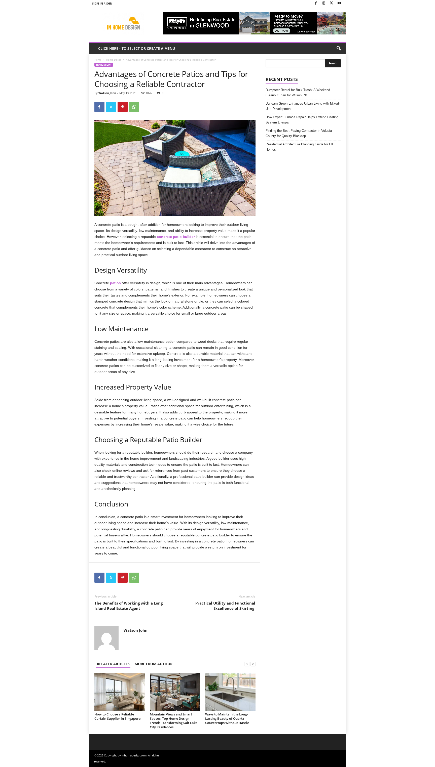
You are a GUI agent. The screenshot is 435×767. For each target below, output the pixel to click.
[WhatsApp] (134, 107)
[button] (338, 48)
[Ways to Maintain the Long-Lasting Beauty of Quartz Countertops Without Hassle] (230, 692)
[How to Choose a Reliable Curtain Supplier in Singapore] (119, 692)
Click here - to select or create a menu (136, 48)
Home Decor (113, 59)
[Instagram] (324, 3)
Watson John (107, 93)
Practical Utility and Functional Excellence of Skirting (225, 606)
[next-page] (253, 663)
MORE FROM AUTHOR (153, 663)
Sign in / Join (102, 3)
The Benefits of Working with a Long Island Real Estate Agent (128, 606)
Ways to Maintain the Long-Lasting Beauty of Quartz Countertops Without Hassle (227, 718)
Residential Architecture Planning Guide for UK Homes (300, 146)
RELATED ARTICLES (113, 663)
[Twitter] (332, 3)
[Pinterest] (123, 107)
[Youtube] (339, 3)
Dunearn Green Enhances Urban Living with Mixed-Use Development (303, 106)
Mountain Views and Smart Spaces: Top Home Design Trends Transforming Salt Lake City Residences (173, 720)
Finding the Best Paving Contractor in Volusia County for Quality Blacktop (299, 133)
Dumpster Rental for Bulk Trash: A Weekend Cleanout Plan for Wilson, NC (298, 92)
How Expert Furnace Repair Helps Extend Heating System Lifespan (302, 119)
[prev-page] (246, 663)
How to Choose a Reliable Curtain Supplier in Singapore (117, 716)
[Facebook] (316, 3)
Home (97, 59)
